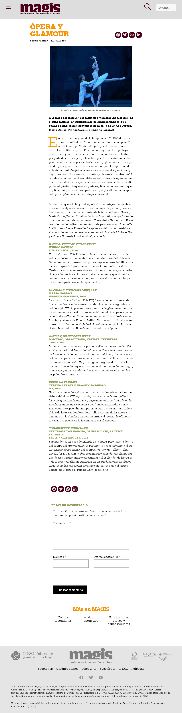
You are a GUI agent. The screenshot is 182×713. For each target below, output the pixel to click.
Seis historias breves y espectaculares (119, 621)
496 (64, 41)
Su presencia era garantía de (94, 308)
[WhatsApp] (131, 35)
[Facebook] (117, 35)
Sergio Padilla (39, 41)
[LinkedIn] (138, 35)
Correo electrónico (107, 556)
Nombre (59, 556)
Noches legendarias (63, 619)
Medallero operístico (91, 619)
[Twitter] (124, 35)
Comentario (62, 523)
